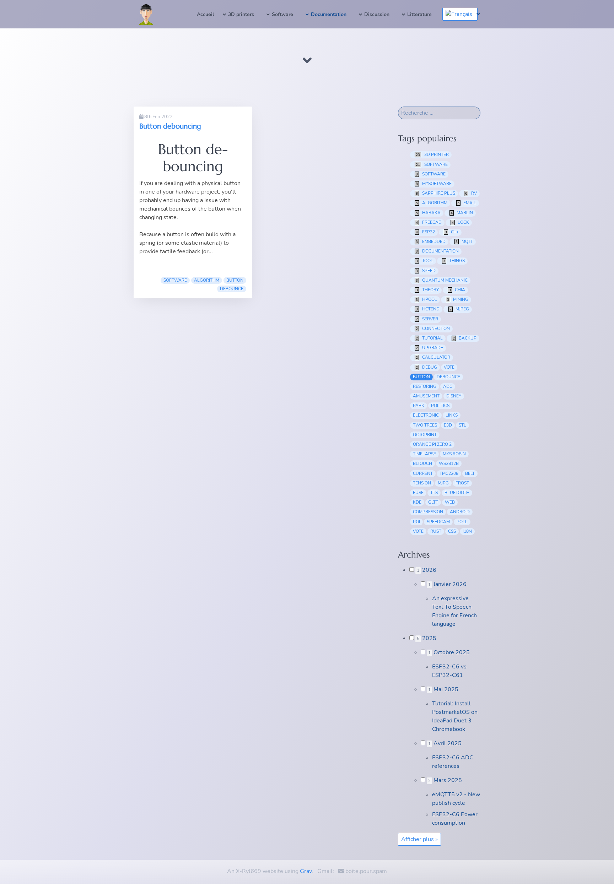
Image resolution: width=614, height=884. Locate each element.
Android (460, 512)
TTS (434, 492)
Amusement (426, 396)
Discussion (376, 14)
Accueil (205, 14)
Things (454, 261)
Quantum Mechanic (442, 280)
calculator (433, 357)
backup (465, 338)
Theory (427, 290)
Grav (306, 871)
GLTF (433, 502)
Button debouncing (170, 126)
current (423, 473)
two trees (425, 425)
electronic (426, 415)
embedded (431, 241)
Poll (462, 522)
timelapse (424, 454)
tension (422, 483)
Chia (457, 290)
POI (416, 522)
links (452, 415)
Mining (458, 299)
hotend (428, 309)
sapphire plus (435, 193)
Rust (435, 531)
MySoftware (434, 183)
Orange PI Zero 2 (432, 444)
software (175, 280)
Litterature (419, 14)
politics (440, 405)
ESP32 (425, 232)
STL (462, 425)
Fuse (418, 492)
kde (417, 502)
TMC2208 (449, 473)
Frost (462, 483)
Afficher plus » (419, 839)
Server (427, 319)
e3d (448, 425)
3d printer (432, 154)
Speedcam (438, 522)
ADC (447, 386)
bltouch (422, 463)
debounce (231, 289)
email (466, 203)
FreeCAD (429, 222)
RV (471, 193)
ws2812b (449, 463)
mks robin (454, 454)
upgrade (429, 348)
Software (282, 14)
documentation (437, 251)
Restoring (424, 386)
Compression (428, 512)
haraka (428, 213)
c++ (452, 232)
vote (449, 367)
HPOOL (426, 299)
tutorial (429, 338)
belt (470, 473)
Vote (418, 531)
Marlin (462, 213)
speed (426, 270)
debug (426, 367)
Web (450, 502)
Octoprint (425, 435)
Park (418, 405)
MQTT (464, 241)
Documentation (328, 14)
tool (424, 261)
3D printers (241, 14)
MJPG (443, 483)
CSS (452, 531)
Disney (453, 396)
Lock (460, 222)
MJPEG (459, 309)
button (234, 280)
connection (433, 328)
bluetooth (457, 492)
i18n (467, 531)
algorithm (206, 280)
